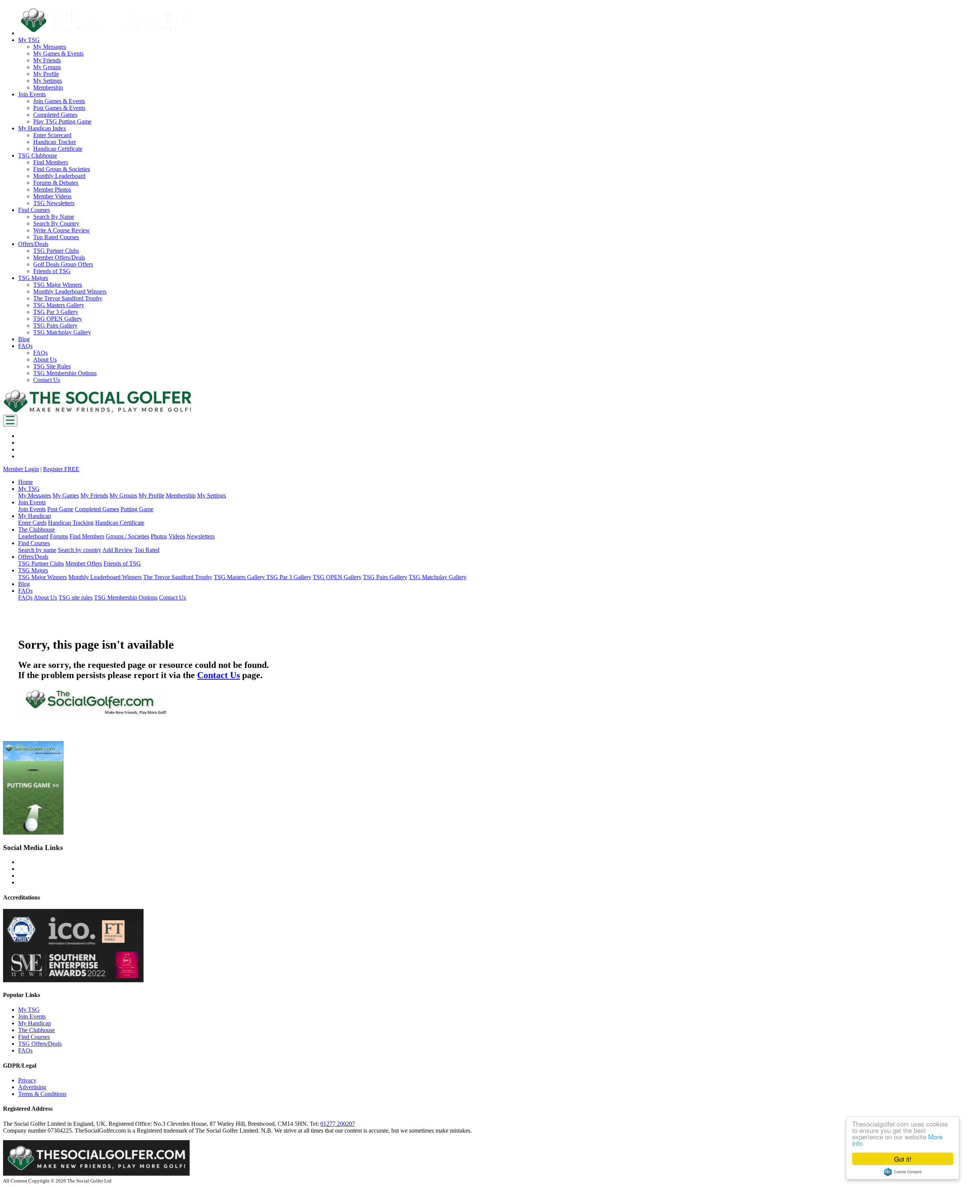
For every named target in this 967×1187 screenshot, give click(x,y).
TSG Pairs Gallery (55, 325)
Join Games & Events (59, 101)
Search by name (37, 550)
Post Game (60, 509)
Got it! (902, 1159)
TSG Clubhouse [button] (37, 155)
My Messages (49, 46)
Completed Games (55, 114)
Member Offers (83, 563)
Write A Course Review (61, 230)
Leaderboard (33, 536)
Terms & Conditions (42, 1094)
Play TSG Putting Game (62, 121)
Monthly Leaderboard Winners (70, 291)
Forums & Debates (55, 182)
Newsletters (201, 536)
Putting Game (136, 509)
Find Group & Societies (61, 169)
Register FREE (61, 469)
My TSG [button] (29, 40)
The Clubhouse (36, 1030)
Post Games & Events (59, 108)
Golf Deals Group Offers (63, 264)
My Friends (47, 60)
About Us (45, 359)
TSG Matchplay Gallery (62, 332)
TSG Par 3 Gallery (55, 312)
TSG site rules (76, 597)
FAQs (40, 352)
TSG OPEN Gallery (57, 318)
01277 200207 (337, 1124)
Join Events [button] (32, 94)
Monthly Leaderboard (59, 176)
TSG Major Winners (57, 284)
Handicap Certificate (57, 148)
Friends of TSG (52, 271)
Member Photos (52, 189)
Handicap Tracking (71, 522)
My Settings (47, 80)
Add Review (117, 550)
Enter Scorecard (52, 135)
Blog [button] (24, 339)
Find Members (50, 162)
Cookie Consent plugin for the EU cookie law (903, 1172)
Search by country (79, 550)
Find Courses (34, 1037)
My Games (66, 495)
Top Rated (146, 550)
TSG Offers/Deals (40, 1043)
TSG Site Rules (52, 366)
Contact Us (46, 380)
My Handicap (34, 1023)
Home (25, 482)
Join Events (32, 509)
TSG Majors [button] (33, 278)
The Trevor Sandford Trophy (67, 298)
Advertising (32, 1087)
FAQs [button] (25, 346)
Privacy (27, 1080)
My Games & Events (58, 53)
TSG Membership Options (65, 373)
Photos (159, 536)
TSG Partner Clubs (56, 250)
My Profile (46, 74)
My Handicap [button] (34, 516)
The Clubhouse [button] (36, 529)
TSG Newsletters (53, 203)
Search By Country (56, 223)
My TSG (29, 1009)
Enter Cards (32, 522)
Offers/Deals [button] (33, 244)
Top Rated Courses (56, 237)
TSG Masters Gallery (58, 305)
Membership (48, 87)
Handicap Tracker (54, 142)
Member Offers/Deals (59, 257)
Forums (59, 536)
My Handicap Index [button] (42, 128)
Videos (176, 536)
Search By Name (53, 216)
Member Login (21, 469)
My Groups (47, 67)
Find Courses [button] (34, 210)
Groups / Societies (127, 536)
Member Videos (52, 196)
